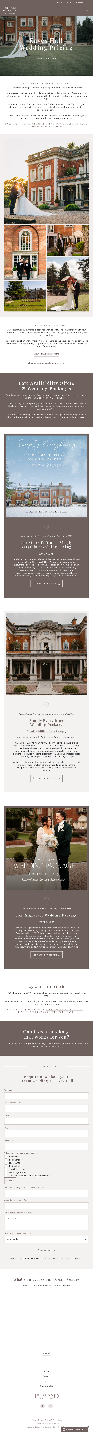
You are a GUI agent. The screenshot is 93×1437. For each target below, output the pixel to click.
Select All (10, 1181)
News (46, 1381)
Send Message (45, 1250)
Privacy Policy (56, 1258)
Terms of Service (71, 1258)
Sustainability (46, 1386)
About (46, 1371)
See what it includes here (45, 583)
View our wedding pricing (46, 354)
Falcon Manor (16, 1160)
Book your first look (46, 58)
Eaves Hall (14, 1157)
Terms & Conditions (53, 1420)
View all (46, 1353)
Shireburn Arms (17, 1169)
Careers (46, 1376)
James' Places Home (71, 2)
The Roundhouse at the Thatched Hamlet (29, 1176)
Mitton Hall (14, 1166)
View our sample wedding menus (44, 363)
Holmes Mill (14, 1163)
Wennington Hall (17, 1172)
